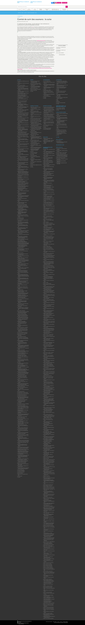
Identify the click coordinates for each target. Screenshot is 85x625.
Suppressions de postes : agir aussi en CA (23, 126)
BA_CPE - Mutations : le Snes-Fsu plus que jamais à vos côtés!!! (49, 198)
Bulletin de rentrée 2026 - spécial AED (49, 140)
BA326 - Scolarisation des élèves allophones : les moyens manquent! (48, 382)
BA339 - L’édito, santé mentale (48, 592)
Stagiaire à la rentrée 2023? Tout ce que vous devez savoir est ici (36, 133)
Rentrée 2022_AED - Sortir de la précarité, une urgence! (48, 449)
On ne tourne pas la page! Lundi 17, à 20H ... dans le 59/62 (23, 388)
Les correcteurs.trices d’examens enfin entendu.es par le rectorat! (23, 374)
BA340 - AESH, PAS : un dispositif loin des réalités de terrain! (49, 615)
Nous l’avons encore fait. (21, 391)
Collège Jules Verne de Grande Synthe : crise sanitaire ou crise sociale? (23, 281)
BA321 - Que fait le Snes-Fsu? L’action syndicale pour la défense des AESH (49, 237)
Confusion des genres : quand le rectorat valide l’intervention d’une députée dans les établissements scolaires (23, 346)
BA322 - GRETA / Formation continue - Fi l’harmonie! (49, 252)
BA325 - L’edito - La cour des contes (48, 334)
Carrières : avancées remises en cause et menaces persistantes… (36, 142)
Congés (45, 127)
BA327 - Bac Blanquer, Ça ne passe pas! (49, 266)
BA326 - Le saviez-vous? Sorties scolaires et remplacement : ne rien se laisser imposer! (49, 403)
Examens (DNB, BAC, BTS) (47, 129)
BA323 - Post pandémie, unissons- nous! (49, 294)
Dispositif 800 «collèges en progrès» (36, 83)
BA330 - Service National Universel (48, 524)
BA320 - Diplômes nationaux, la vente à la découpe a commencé (49, 165)
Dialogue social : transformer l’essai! (23, 286)
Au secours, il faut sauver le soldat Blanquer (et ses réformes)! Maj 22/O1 (23, 315)
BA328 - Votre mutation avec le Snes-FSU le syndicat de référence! (49, 478)
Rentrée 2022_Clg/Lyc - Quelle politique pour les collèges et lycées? (49, 433)
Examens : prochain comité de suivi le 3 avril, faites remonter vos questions (23, 428)
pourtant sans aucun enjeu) (41, 40)
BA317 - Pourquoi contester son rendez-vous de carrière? (49, 154)
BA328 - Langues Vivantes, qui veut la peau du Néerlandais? (49, 463)
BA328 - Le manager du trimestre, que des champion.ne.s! (49, 474)
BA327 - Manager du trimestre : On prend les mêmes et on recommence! (49, 408)
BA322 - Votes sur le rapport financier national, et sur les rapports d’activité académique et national (49, 263)
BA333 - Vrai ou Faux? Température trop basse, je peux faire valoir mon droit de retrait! (49, 573)
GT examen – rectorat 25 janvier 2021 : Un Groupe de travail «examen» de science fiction (23, 319)
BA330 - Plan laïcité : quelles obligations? (49, 541)
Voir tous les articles (62, 54)
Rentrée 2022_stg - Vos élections (48, 438)
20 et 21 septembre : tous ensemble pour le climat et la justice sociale (23, 93)
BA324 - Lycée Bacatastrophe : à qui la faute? (49, 309)
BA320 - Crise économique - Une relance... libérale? (48, 159)
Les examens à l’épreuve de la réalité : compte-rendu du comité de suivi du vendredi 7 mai (23, 330)
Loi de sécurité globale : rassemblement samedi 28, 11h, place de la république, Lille (23, 308)
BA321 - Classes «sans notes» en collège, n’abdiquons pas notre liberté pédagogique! (49, 225)
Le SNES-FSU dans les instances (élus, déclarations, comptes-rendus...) (62, 131)
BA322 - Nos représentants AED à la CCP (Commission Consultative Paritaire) (49, 256)
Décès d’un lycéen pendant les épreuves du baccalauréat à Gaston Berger (23, 384)
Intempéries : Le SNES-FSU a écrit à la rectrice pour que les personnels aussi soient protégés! (23, 130)
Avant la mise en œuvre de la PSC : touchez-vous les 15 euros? (35, 144)
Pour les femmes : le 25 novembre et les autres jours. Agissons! (23, 304)
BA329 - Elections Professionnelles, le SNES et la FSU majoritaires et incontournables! (49, 515)
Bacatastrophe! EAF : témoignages (22, 333)
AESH (57, 100)
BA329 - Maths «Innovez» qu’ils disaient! (49, 507)
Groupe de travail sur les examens (22, 204)
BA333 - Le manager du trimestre (48, 567)
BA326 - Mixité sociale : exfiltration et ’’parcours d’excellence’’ (49, 386)
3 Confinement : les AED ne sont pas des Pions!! (61, 50)
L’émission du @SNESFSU (21, 470)
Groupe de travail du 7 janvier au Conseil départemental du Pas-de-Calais (23, 450)
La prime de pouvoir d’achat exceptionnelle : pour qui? (21, 401)
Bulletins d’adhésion (65, 621)
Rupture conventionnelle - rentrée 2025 (36, 121)
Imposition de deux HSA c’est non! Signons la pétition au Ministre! (22, 132)
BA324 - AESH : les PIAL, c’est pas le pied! (49, 321)
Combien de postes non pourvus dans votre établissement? (23, 453)
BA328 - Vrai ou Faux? (47, 475)
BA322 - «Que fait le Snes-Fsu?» (48, 254)
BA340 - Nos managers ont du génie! (49, 618)
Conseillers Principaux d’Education (61, 91)
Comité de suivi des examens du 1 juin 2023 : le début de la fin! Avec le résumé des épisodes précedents (23, 397)
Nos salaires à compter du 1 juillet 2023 (23, 403)
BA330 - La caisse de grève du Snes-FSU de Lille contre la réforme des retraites (49, 538)
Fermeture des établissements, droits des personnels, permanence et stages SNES (23, 243)
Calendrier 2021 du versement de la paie (36, 120)
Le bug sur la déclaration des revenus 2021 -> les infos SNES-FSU (23, 365)
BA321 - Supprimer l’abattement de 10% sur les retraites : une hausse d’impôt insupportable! (49, 232)
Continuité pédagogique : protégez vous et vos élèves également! (23, 249)
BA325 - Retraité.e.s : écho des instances (49, 372)
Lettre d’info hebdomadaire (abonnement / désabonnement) (61, 622)
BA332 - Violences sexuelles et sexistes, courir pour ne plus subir (49, 559)
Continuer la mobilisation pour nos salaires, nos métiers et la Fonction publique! (22, 445)
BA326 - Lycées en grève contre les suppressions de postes (48, 392)
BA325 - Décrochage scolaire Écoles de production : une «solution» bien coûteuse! (49, 346)
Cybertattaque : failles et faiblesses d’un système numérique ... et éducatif (23, 459)
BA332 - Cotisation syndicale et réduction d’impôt (48, 553)
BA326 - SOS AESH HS (47, 393)
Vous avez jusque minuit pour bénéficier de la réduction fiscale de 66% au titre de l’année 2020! (62, 118)
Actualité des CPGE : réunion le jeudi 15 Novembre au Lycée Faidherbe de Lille (62, 82)
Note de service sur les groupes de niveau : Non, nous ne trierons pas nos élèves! (23, 425)
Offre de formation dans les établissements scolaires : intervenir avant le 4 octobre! (22, 189)
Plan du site (61, 621)
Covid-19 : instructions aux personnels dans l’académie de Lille (23, 239)
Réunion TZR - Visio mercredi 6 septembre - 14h (35, 135)
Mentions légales (55, 621)
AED (57, 99)
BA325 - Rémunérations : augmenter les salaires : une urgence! (49, 361)
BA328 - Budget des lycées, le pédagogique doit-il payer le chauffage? (49, 472)
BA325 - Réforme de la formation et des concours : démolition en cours (49, 363)
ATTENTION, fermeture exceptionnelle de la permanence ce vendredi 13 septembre (23, 441)
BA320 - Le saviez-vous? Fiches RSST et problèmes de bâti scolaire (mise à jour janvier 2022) (49, 181)
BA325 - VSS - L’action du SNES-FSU (48, 355)
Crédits (58, 621)
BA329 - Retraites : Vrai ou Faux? (48, 497)
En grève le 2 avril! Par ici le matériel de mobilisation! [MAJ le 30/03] (23, 433)
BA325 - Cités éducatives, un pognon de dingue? (49, 341)
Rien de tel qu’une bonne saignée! (22, 100)
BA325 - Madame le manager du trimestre (49, 368)
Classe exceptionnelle (34, 155)
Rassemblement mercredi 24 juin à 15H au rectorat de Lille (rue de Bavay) (23, 107)
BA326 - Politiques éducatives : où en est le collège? (49, 380)
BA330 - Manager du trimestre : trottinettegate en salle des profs (48, 543)
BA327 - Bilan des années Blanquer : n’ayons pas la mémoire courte (48, 410)
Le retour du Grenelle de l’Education (22, 332)
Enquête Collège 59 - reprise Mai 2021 (62, 152)
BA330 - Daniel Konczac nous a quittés (49, 544)
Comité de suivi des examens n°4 (22, 395)
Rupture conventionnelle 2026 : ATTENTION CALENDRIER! (35, 150)
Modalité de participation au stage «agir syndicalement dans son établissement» (62, 155)
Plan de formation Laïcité (34, 88)
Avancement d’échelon (34, 153)
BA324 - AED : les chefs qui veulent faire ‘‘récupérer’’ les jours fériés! (49, 305)
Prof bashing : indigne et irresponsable (23, 109)
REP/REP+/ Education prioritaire (48, 91)
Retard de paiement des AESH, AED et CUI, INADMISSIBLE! (23, 341)
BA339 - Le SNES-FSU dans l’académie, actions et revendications (49, 598)
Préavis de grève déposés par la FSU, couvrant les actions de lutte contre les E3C (23, 226)
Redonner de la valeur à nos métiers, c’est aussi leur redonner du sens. (62, 85)
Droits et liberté (20, 476)
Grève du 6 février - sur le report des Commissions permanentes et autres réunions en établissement (23, 237)
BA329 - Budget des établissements (48, 484)
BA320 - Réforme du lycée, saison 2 (48, 161)
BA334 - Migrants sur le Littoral (48, 587)
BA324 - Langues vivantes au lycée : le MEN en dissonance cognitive (49, 314)
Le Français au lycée (20, 153)
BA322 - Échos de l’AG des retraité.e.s (49, 261)
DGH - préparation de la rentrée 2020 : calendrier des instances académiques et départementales (23, 223)
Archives (19, 477)
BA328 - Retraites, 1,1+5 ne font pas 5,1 (49, 470)
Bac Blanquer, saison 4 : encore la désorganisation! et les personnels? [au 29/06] (23, 438)
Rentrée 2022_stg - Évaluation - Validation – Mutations (48, 442)
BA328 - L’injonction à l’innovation (48, 457)
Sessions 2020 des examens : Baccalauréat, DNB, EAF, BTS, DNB (22, 241)
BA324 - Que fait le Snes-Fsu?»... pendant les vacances (48, 333)
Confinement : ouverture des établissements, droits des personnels (23, 295)
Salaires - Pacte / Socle (34, 90)
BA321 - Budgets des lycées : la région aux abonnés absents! (49, 229)
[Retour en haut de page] (3, 622)
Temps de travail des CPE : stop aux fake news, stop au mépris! (23, 149)
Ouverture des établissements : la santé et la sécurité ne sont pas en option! (23, 293)
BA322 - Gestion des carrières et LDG (49, 253)
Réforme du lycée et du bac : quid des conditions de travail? (23, 170)
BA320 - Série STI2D (46, 163)
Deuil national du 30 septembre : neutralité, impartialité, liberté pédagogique (22, 193)
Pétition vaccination (20, 252)
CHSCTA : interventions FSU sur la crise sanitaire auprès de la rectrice (23, 264)
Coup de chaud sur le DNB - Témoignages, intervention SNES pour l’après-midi (23, 468)
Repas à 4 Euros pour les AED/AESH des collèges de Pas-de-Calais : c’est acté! (23, 452)
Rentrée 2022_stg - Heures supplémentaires (47, 444)
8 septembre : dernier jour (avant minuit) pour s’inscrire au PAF (23, 91)
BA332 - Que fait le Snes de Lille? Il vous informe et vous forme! (49, 547)
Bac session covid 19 (20, 247)
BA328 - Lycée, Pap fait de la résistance (49, 460)
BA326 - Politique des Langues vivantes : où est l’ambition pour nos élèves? (49, 388)
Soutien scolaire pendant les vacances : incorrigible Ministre (23, 254)
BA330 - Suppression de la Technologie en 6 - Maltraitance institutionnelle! (49, 523)
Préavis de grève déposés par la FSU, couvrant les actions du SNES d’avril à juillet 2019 (23, 151)
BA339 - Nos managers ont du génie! (49, 604)
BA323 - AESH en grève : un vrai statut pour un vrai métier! (49, 298)
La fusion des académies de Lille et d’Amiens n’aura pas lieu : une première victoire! (23, 140)
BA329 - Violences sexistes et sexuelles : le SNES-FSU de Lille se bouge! (49, 509)
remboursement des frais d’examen (22, 399)
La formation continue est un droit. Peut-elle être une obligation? (49, 118)
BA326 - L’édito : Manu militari (48, 375)
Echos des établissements (47, 96)
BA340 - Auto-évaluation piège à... (48, 613)
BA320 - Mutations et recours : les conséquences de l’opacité (48, 185)
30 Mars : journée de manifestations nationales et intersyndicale (22, 95)
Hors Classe (32, 154)
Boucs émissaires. (20, 108)
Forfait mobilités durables (21, 417)
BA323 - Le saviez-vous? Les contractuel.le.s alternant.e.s (47, 289)
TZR (57, 93)
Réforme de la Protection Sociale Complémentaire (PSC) (35, 82)
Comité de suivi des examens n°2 (22, 394)
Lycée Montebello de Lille (47, 81)
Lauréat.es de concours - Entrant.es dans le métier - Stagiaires (62, 98)
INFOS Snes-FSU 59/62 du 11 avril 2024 (23, 434)
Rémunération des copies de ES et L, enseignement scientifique (22, 181)
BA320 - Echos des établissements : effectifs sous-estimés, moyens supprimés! (48, 178)
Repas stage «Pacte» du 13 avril (61, 157)
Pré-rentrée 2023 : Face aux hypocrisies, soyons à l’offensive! (23, 408)
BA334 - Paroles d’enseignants (48, 579)
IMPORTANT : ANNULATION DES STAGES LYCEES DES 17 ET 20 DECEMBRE (22, 213)
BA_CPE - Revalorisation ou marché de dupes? (49, 192)
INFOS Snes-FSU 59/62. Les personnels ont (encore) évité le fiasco (62, 142)
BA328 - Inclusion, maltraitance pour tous (49, 459)
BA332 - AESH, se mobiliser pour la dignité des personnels (48, 557)
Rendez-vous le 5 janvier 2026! (22, 462)
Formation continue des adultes (61, 102)
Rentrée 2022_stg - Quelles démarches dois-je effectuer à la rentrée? (49, 440)
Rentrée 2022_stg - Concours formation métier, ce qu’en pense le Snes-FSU (49, 437)
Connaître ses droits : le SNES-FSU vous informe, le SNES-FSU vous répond (49, 114)
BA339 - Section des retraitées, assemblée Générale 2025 (48, 601)
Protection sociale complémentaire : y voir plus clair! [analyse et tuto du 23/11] (49, 116)
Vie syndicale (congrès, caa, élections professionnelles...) (62, 133)
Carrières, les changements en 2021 (35, 119)
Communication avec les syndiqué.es (23, 214)
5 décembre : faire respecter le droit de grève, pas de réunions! (23, 87)
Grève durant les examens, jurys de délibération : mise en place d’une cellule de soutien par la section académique (23, 172)
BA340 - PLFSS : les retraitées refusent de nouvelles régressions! (49, 617)
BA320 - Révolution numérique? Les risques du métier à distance (48, 174)
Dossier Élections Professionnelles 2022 (62, 156)
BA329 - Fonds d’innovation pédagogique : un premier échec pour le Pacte (49, 501)
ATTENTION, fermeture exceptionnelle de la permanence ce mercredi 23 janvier (23, 134)
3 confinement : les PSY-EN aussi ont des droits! (61, 48)
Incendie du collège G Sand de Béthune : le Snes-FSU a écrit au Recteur (23, 186)
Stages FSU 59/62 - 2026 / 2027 (61, 109)
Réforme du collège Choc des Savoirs (36, 89)
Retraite (32, 163)
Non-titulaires (59, 96)
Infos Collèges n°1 (59, 140)
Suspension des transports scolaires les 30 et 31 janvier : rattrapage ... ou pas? (23, 114)
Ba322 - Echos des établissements (48, 248)
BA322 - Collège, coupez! (47, 246)
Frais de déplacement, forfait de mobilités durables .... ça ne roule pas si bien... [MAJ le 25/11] (23, 105)
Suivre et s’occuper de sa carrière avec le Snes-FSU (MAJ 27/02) (23, 360)
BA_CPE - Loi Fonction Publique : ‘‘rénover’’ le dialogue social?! (48, 196)
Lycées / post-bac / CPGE (47, 90)
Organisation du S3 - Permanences (61, 130)
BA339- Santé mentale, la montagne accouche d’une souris (48, 596)
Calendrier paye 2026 (33, 131)
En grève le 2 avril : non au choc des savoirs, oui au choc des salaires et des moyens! (23, 430)
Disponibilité (32, 162)
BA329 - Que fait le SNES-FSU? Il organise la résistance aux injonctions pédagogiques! (49, 492)
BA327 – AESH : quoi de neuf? (48, 411)
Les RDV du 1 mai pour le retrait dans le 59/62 (23, 390)
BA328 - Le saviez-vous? (47, 476)
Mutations (32, 151)
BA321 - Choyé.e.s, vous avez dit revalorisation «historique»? (48, 227)
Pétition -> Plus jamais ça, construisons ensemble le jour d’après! (23, 258)
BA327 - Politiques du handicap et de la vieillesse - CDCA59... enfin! (49, 417)
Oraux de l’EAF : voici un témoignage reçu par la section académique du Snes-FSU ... (23, 338)
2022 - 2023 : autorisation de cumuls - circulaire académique (36, 108)
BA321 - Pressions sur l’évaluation (48, 223)
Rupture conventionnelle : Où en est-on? (36, 118)
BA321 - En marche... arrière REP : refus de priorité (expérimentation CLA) (49, 210)
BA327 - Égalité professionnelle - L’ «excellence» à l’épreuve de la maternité (49, 415)
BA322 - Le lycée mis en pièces (48, 247)
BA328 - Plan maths (46, 458)
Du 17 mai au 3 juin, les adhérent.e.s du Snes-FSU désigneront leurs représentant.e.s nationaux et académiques (62, 121)
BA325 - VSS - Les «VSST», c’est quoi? (49, 352)
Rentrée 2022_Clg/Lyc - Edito (48, 431)
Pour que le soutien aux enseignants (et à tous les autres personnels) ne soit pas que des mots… (23, 415)
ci (32, 26)
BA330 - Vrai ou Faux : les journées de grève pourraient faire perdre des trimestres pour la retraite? (49, 536)
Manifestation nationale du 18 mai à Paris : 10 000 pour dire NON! (22, 157)
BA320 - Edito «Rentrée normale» (48, 157)
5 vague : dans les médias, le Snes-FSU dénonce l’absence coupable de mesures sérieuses (23, 89)
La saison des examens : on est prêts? (23, 327)
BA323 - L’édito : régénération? (48, 269)
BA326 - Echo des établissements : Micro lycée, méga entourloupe (49, 390)
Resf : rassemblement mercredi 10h (22, 328)
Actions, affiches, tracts (21, 469)
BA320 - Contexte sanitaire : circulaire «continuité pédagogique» (49, 187)
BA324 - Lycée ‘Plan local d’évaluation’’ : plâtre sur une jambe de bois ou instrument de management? (49, 311)
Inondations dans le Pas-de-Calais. (22, 416)
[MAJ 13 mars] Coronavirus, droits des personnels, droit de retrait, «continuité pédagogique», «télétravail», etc (49, 110)
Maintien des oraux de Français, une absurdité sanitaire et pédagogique (22, 271)
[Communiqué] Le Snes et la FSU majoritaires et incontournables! (22, 376)
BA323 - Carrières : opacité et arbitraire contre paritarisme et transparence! (49, 291)
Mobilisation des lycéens (21, 127)
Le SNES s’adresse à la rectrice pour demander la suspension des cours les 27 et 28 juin (23, 167)
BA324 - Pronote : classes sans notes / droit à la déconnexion (49, 331)
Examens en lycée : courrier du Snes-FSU (23, 393)
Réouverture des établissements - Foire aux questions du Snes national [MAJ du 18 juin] (23, 279)
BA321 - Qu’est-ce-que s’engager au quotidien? (48, 217)
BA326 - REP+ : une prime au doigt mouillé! (48, 378)
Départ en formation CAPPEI (35, 111)
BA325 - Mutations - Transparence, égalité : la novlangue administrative (48, 365)
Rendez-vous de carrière (34, 152)
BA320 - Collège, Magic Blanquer (48, 160)
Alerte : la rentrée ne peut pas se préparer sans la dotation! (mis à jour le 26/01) (23, 448)
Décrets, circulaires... (20, 473)
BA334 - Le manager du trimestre (48, 586)
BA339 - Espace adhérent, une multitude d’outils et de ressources (49, 599)
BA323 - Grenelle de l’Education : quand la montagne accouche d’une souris (49, 287)
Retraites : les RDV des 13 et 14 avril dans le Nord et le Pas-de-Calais (23, 386)
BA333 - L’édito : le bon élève (47, 563)
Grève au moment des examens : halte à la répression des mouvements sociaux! (23, 159)
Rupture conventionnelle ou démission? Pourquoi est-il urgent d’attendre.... (36, 148)
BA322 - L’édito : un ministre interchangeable (47, 242)
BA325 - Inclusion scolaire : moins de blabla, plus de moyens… (48, 339)
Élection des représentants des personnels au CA (22, 111)
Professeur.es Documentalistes (61, 92)
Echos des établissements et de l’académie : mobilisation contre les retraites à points (22, 210)
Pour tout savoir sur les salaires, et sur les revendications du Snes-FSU (36, 125)
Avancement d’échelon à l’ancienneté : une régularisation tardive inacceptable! (36, 128)
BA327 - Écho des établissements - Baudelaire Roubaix (48, 424)
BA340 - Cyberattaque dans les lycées (49, 608)
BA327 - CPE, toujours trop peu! (48, 418)
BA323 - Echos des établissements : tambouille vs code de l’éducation (48, 277)
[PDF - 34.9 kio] (18, 32)
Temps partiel (32, 158)
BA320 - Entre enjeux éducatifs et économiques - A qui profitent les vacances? (48, 169)
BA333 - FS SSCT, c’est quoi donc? (48, 571)
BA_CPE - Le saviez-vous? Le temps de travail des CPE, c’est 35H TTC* (49, 202)
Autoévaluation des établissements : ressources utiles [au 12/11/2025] (35, 87)
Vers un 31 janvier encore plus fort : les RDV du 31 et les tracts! (23, 380)
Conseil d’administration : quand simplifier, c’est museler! (22, 203)
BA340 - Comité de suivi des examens (49, 607)
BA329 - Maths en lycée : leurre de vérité (49, 488)
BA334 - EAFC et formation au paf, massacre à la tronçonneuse (48, 582)
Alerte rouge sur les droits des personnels (23, 143)
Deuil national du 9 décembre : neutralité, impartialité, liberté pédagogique (23, 312)
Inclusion (45, 97)
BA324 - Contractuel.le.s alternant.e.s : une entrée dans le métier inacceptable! (49, 329)
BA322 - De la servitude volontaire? (48, 265)
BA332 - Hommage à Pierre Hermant (48, 562)
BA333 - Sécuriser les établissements (48, 568)
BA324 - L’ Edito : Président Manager (49, 299)
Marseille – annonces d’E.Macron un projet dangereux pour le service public (23, 317)
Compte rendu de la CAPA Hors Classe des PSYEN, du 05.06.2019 (23, 163)
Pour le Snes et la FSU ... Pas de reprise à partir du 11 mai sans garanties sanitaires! (23, 268)
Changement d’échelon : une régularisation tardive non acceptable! (36, 123)
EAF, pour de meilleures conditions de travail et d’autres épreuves (23, 353)
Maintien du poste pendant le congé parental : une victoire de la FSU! (61, 87)
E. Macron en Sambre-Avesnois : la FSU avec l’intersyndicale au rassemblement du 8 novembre (23, 121)
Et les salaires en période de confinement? (21, 262)
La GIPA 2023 (19, 402)
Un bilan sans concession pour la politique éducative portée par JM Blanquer (22, 343)
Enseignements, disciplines (47, 128)
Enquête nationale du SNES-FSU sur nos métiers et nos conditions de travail (49, 108)
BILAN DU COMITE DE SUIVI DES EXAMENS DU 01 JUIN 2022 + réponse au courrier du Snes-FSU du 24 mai (23, 370)
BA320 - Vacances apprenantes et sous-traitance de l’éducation (49, 172)
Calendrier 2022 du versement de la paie (36, 126)
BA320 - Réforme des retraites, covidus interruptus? (49, 176)
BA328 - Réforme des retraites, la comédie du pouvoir (48, 469)
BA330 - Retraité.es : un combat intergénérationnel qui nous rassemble (49, 533)
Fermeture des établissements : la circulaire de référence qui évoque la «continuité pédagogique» (22, 246)
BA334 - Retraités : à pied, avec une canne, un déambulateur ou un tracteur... (49, 580)
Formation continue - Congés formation (36, 161)
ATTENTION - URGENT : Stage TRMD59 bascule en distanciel (23, 423)
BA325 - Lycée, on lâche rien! (47, 344)
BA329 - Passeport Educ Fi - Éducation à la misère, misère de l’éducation (49, 503)
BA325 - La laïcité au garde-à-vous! (48, 335)
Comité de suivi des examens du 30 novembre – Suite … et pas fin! (22, 355)
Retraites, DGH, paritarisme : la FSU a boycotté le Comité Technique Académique (23, 228)
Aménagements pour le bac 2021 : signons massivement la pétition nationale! (22, 301)
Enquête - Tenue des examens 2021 (61, 153)
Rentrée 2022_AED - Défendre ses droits (49, 447)
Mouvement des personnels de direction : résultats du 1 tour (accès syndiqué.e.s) (23, 260)
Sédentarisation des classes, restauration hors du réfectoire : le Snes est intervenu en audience (49, 85)
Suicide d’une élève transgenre (22, 313)
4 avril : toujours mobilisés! (60, 52)
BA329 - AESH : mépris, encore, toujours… (49, 494)
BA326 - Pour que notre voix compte (48, 376)
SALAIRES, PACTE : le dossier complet (23, 392)
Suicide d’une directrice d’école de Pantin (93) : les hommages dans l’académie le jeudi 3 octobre (23, 196)
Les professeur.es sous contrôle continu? (23, 112)
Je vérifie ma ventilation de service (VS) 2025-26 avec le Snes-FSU (49, 87)
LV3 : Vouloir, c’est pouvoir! (21, 310)
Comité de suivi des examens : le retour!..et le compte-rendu (22, 297)
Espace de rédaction (21, 623)
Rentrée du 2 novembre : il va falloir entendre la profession (22, 291)
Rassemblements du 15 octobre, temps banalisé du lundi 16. (23, 410)
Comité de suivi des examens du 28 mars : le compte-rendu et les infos (23, 351)
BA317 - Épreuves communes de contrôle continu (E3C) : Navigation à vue (49, 152)
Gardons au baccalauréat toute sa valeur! (23, 117)
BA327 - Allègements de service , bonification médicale (48, 422)
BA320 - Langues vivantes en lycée (48, 162)
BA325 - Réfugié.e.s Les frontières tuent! (49, 371)
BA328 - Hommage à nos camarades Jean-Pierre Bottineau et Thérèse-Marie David (49, 481)
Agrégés (58, 90)
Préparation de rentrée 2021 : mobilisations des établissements (22, 322)
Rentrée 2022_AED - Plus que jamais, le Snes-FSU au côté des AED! (49, 446)
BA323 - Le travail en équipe (47, 283)
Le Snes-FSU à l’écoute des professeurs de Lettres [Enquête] (23, 363)
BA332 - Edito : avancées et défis (48, 545)
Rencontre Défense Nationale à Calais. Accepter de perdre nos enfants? (23, 461)
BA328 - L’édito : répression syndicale (49, 456)
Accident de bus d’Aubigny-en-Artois (23, 135)
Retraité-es (58, 101)
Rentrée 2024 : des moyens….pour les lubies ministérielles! (23, 421)
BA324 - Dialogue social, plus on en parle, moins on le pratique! (49, 316)
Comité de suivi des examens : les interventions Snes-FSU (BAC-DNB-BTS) (23, 372)
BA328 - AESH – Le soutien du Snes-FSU (49, 461)
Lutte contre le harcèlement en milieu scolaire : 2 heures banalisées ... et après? (23, 406)
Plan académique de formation (22, 336)
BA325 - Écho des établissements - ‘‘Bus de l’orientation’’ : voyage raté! (49, 343)
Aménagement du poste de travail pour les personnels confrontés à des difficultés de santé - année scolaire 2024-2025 (36, 138)
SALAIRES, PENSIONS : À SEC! (35, 140)
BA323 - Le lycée (46, 282)
